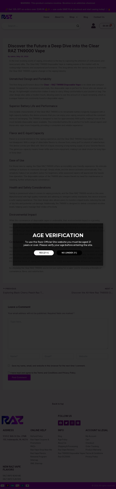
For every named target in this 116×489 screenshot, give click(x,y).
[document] (58, 244)
